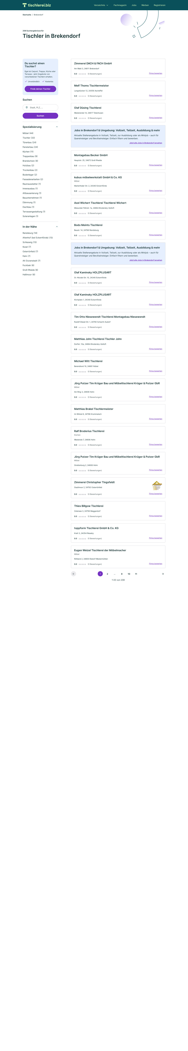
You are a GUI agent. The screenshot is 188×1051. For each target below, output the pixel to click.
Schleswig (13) (30, 242)
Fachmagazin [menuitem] (120, 5)
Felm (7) (26, 256)
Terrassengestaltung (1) (34, 211)
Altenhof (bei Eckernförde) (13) (38, 237)
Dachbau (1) (28, 207)
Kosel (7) (27, 247)
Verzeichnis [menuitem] (99, 5)
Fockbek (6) (28, 265)
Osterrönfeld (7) (30, 251)
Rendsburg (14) (30, 233)
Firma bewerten (155, 73)
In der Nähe (30, 226)
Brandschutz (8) (30, 161)
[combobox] (40, 107)
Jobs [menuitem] (134, 5)
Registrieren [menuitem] (159, 5)
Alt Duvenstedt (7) (31, 260)
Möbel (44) (28, 133)
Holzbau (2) (28, 165)
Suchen (40, 115)
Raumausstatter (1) (32, 184)
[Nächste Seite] (162, 573)
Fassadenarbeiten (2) (33, 179)
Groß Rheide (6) (30, 270)
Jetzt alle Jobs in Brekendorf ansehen (145, 143)
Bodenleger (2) (30, 174)
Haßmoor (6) (29, 274)
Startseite (27, 15)
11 (136, 574)
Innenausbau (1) (30, 188)
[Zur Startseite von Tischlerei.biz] (37, 5)
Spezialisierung (32, 126)
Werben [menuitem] (145, 5)
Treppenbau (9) (30, 156)
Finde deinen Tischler (40, 89)
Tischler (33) (29, 137)
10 (129, 574)
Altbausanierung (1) (32, 193)
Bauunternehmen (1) (32, 197)
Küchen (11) (28, 151)
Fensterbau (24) (30, 147)
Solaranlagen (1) (30, 216)
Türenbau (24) (29, 142)
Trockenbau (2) (30, 170)
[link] (118, 68)
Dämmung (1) (29, 202)
